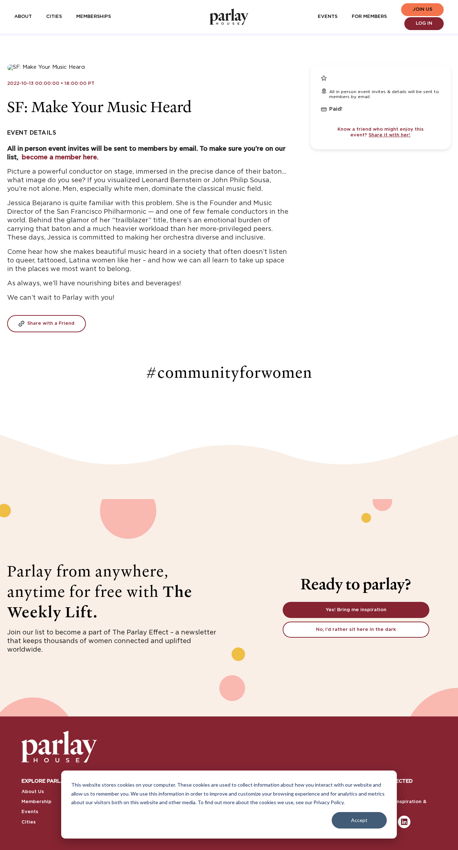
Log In (424, 23)
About (23, 16)
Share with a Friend (50, 323)
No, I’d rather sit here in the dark (356, 629)
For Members (369, 16)
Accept (359, 820)
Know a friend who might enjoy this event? (380, 132)
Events (327, 16)
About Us (32, 791)
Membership (36, 802)
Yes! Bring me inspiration (356, 610)
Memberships (93, 16)
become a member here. (60, 157)
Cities (54, 16)
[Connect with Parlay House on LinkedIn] (404, 822)
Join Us (422, 9)
